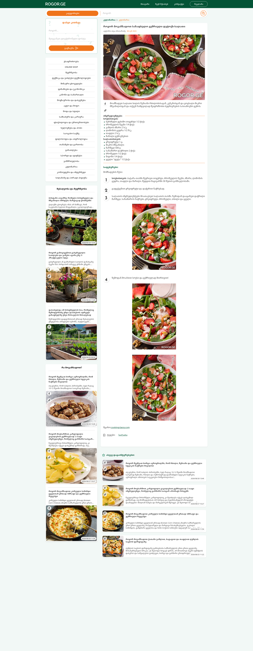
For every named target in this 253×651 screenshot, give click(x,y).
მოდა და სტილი (71, 111)
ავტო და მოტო (71, 105)
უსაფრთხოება (71, 61)
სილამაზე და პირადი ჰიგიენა (71, 177)
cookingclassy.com (120, 427)
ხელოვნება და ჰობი (71, 128)
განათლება (71, 150)
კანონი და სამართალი (71, 94)
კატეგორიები (72, 13)
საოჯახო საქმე (71, 133)
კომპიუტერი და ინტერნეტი (71, 172)
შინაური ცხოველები (71, 83)
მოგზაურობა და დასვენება (71, 100)
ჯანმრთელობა (71, 161)
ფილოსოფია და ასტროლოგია (71, 139)
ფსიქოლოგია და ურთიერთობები (71, 122)
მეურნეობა (71, 72)
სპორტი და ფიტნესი (71, 155)
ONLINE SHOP (71, 67)
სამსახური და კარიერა (71, 116)
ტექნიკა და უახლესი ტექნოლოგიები (71, 78)
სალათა (122, 434)
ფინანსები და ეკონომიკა (71, 89)
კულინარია (71, 166)
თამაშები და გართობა (71, 144)
